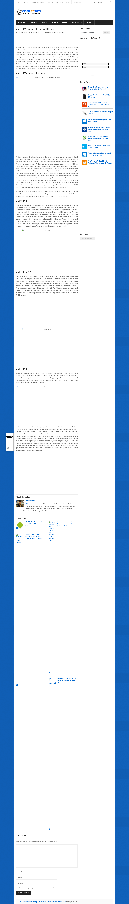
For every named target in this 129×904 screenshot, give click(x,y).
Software (89, 22)
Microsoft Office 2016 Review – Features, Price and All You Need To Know (99, 105)
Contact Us (59, 2)
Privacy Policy (77, 2)
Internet (54, 22)
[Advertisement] (47, 40)
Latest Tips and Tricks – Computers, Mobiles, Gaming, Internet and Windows (42, 902)
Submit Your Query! (38, 2)
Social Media (77, 22)
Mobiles (65, 22)
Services (26, 2)
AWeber (97, 75)
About (68, 2)
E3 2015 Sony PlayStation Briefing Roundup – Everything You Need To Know (99, 129)
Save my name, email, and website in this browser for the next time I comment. (44, 888)
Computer (22, 22)
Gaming (44, 22)
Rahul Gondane (22, 32)
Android (49, 32)
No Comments (59, 32)
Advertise (50, 2)
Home (19, 2)
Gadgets (33, 22)
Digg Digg (9, 450)
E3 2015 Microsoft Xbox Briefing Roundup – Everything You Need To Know (99, 138)
